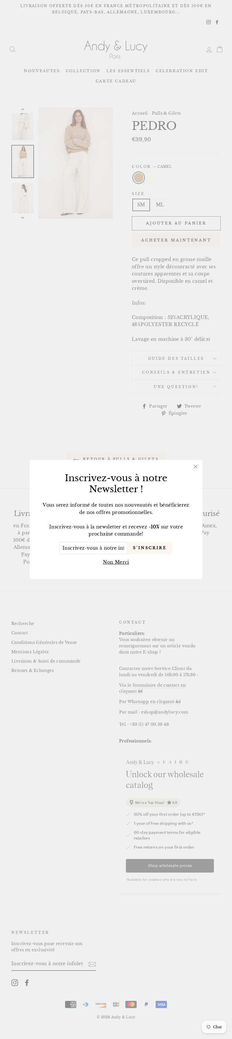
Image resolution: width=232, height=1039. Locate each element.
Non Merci (116, 562)
